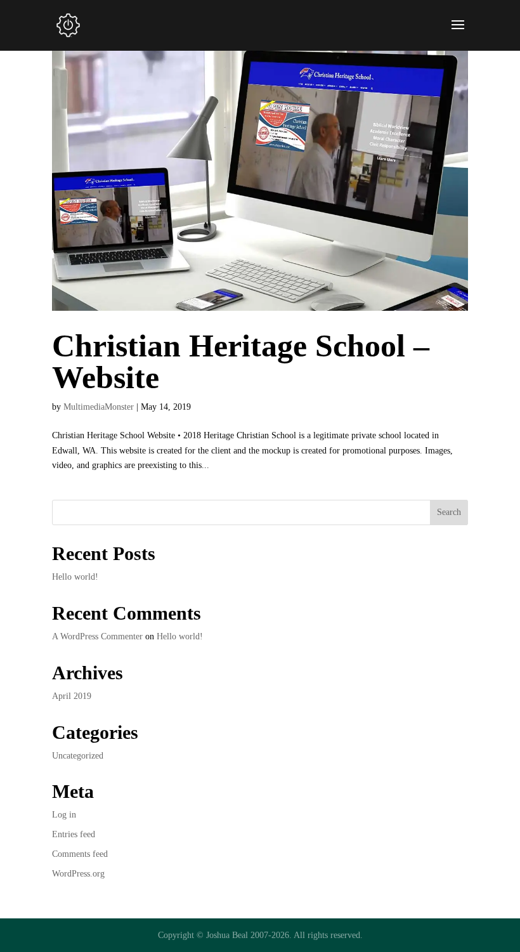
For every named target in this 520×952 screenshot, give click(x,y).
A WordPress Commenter (97, 636)
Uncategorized (77, 755)
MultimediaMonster (98, 407)
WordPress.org (78, 873)
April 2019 (71, 696)
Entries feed (73, 834)
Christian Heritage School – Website (240, 361)
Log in (64, 814)
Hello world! (75, 577)
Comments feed (80, 854)
